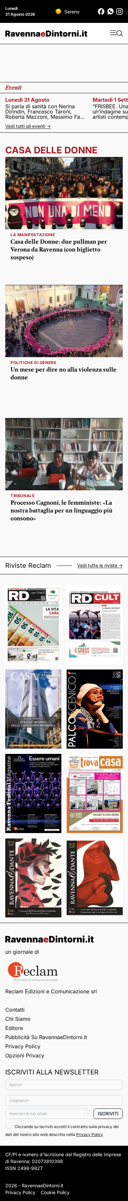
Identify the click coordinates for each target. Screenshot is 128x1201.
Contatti (15, 1009)
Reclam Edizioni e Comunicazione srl (51, 991)
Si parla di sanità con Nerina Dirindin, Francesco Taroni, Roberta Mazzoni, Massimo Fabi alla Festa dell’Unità (45, 111)
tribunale (22, 495)
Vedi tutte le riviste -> (100, 565)
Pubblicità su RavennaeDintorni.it (46, 1037)
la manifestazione (33, 234)
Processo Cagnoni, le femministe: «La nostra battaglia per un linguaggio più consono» (62, 510)
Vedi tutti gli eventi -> (28, 126)
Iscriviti (108, 1113)
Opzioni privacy (24, 1055)
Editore (14, 1028)
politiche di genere (33, 362)
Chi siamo (18, 1019)
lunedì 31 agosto (27, 99)
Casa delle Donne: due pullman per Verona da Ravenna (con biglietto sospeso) (59, 249)
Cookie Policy (55, 1192)
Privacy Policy (22, 1046)
